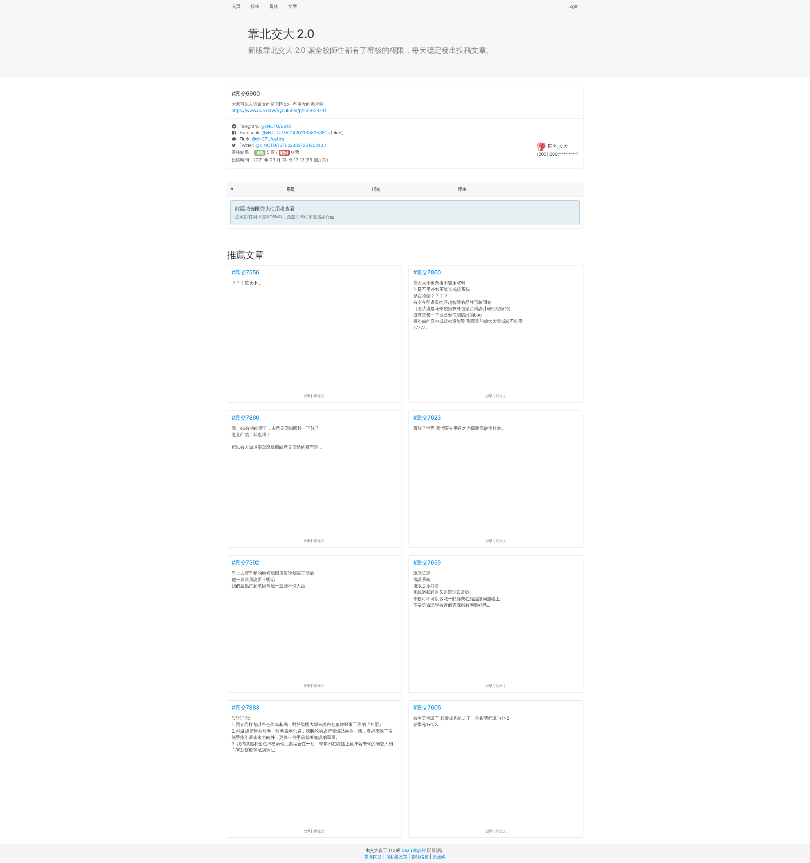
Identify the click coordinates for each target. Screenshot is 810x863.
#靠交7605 (427, 707)
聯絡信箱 (420, 856)
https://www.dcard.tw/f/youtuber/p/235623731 (279, 110)
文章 (292, 6)
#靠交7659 (427, 562)
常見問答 (373, 856)
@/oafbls (268, 138)
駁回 (284, 152)
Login (572, 6)
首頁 (236, 6)
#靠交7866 (245, 417)
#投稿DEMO (270, 216)
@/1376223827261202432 (290, 145)
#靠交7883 (245, 707)
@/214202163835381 (294, 132)
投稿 (255, 6)
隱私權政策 (397, 856)
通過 (260, 152)
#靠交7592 (245, 562)
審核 (273, 6)
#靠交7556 (245, 272)
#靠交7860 (427, 272)
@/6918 (275, 126)
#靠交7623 (427, 417)
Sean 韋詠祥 (414, 850)
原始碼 (439, 856)
